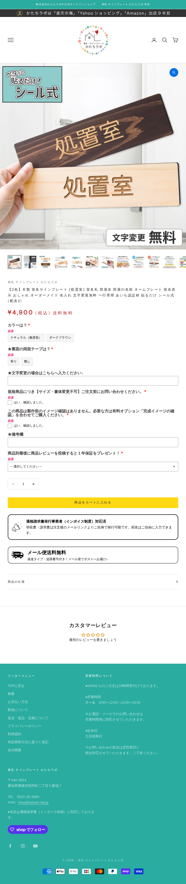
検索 (11, 694)
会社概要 (14, 750)
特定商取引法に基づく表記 (28, 742)
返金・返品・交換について (28, 718)
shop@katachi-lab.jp (33, 802)
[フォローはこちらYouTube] (35, 846)
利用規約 (14, 734)
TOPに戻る (16, 686)
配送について (18, 710)
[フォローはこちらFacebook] (10, 846)
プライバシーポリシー (25, 726)
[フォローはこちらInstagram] (22, 846)
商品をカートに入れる (92, 502)
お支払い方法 (18, 702)
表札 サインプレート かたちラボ (33, 282)
